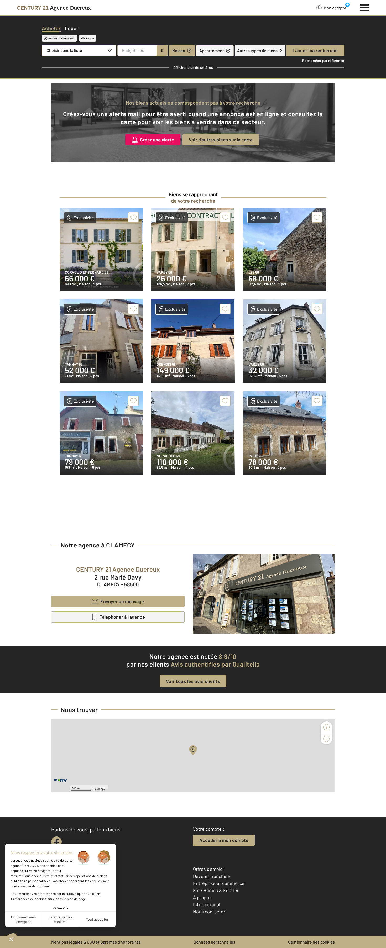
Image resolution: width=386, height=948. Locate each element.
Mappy (101, 789)
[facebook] (56, 841)
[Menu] (364, 7)
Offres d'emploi (208, 869)
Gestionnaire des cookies (311, 941)
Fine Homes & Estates (216, 890)
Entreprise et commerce (218, 883)
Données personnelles (214, 941)
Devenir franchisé (211, 876)
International (206, 904)
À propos (202, 897)
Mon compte (335, 7)
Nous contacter (209, 911)
